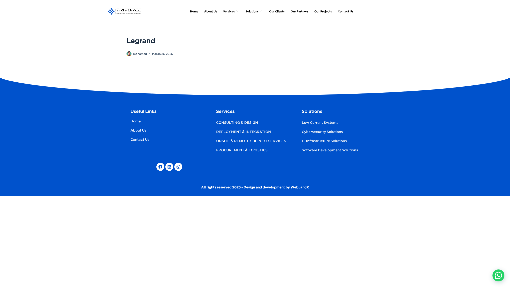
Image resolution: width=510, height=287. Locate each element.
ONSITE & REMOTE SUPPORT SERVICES (251, 141)
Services (229, 11)
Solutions (252, 11)
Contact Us (345, 11)
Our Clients (277, 11)
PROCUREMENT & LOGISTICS (242, 150)
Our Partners (299, 11)
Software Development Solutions (330, 150)
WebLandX (300, 187)
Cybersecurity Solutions (322, 132)
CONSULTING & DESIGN (237, 122)
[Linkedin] (169, 167)
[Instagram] (178, 167)
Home (194, 11)
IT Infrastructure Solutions (324, 141)
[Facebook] (160, 167)
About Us (210, 11)
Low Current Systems (320, 122)
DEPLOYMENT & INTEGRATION (243, 132)
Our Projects (323, 11)
